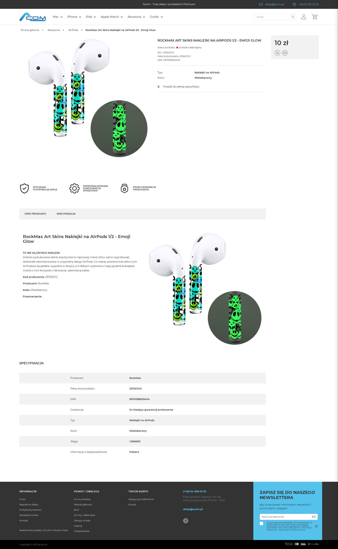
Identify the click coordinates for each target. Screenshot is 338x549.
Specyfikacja (66, 213)
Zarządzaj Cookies (28, 515)
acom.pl (43, 544)
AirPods (73, 30)
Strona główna (30, 30)
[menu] (151, 17)
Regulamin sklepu (28, 504)
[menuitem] (57, 17)
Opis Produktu (35, 213)
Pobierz (134, 452)
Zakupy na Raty (82, 520)
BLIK (76, 510)
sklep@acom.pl (274, 4)
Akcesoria (54, 30)
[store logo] (32, 17)
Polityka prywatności (30, 510)
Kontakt (23, 520)
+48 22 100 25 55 (309, 4)
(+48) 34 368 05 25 (194, 491)
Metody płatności (83, 504)
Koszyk (132, 504)
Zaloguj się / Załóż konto (141, 499)
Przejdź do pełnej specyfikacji (181, 86)
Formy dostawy (82, 499)
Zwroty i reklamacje (84, 515)
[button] (303, 16)
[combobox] (275, 17)
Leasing (78, 526)
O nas (22, 499)
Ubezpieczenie (81, 531)
